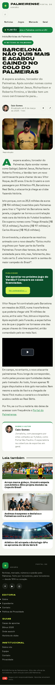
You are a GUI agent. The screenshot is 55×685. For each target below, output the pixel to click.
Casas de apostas (11, 623)
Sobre (5, 599)
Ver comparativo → (18, 290)
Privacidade (7, 659)
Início (5, 36)
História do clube (10, 635)
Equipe (5, 651)
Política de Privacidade (13, 611)
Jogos (21, 22)
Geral (45, 22)
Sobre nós (7, 647)
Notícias (8, 22)
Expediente (7, 603)
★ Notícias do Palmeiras (17, 42)
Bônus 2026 (8, 627)
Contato (6, 607)
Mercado (33, 22)
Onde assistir (8, 631)
